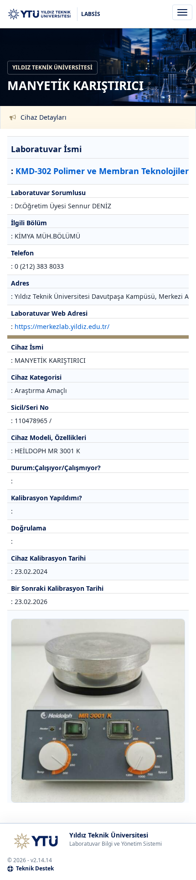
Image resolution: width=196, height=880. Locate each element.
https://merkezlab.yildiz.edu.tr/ (62, 326)
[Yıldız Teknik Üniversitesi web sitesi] (35, 841)
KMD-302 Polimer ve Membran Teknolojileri (103, 170)
